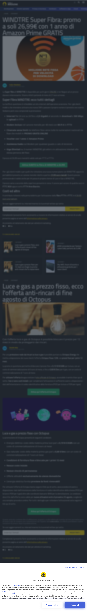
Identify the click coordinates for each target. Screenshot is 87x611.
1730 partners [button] (15, 585)
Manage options (52, 605)
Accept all (75, 605)
